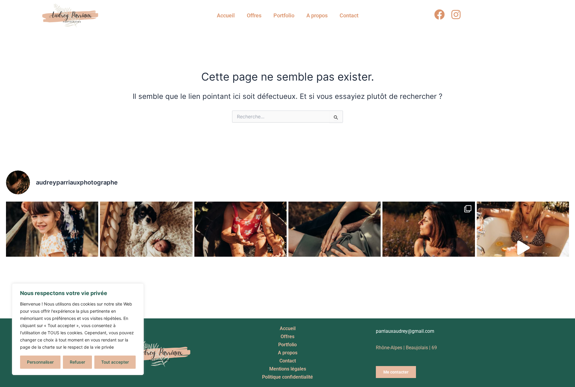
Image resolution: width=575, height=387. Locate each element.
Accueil (226, 15)
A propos (317, 15)
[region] (78, 329)
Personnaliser (40, 362)
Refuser (77, 362)
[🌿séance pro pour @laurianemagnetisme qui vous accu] (428, 248)
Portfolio (283, 15)
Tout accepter (115, 362)
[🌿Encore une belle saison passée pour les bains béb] (240, 248)
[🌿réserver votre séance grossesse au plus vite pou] (334, 248)
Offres (254, 15)
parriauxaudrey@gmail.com (405, 331)
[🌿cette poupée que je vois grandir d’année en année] (52, 248)
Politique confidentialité (287, 377)
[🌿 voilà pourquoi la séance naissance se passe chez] (146, 248)
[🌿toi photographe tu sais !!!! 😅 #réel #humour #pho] (523, 248)
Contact (349, 15)
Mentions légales (287, 369)
